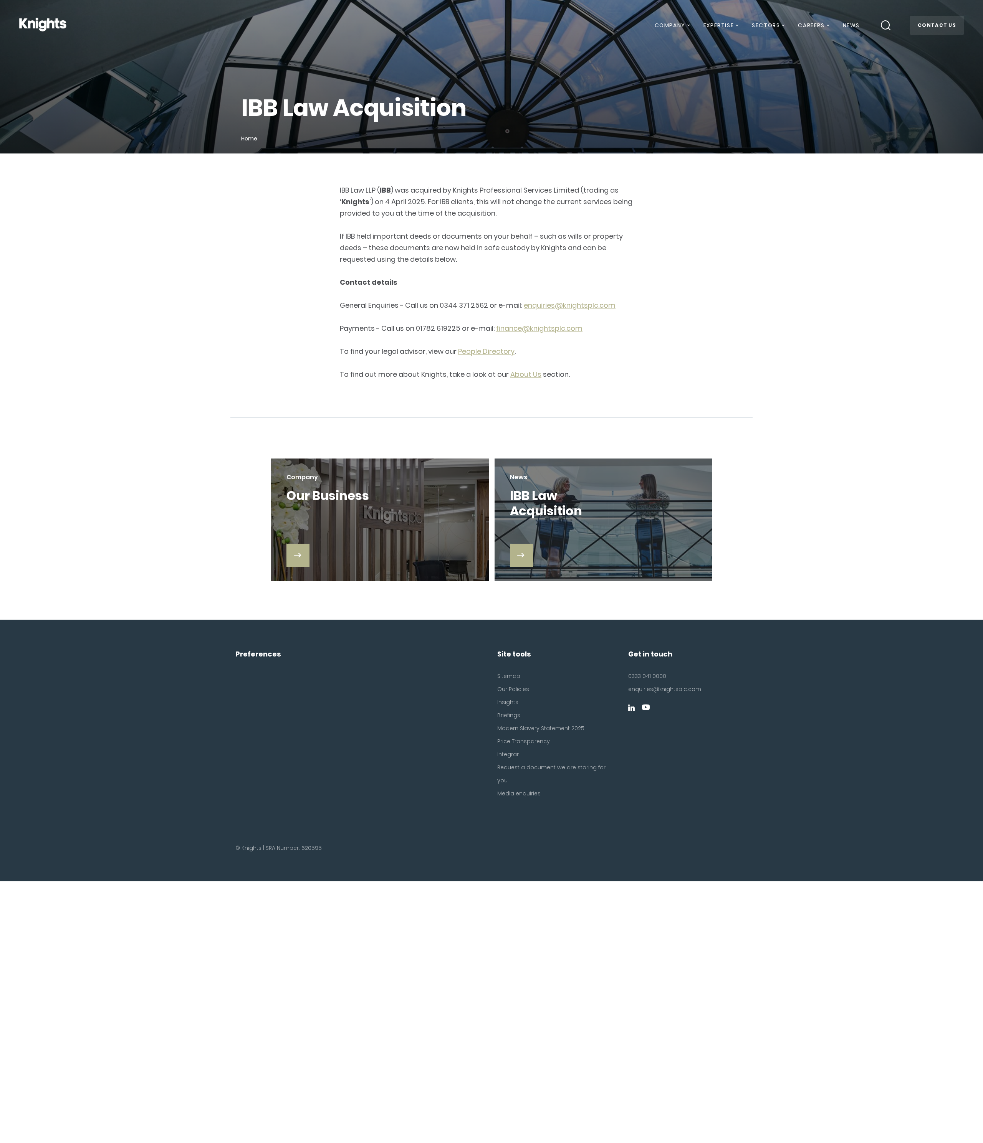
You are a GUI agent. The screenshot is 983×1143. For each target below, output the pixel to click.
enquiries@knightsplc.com (570, 305)
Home (249, 138)
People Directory (486, 351)
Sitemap (508, 676)
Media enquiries (519, 793)
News (851, 25)
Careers (811, 25)
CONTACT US (937, 25)
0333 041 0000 (647, 676)
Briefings (508, 715)
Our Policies (513, 689)
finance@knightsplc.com (539, 328)
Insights (507, 702)
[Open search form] (886, 25)
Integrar (508, 754)
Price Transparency (523, 741)
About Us (525, 374)
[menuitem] (672, 28)
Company (670, 25)
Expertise (718, 25)
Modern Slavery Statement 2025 (540, 728)
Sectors (766, 25)
